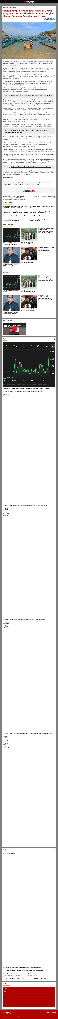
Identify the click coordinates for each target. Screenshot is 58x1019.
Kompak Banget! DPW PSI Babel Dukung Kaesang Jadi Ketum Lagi (21, 973)
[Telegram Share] (51, 19)
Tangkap (27, 184)
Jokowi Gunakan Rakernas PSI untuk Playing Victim (15, 215)
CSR (14, 182)
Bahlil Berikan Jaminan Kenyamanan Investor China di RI (43, 196)
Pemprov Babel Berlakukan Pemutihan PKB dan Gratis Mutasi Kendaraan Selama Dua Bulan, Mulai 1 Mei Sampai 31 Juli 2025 (46, 251)
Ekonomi (10, 19)
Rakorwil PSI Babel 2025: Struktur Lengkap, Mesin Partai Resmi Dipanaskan (23, 967)
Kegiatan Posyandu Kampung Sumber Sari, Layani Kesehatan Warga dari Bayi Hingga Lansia (15, 207)
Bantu (9, 182)
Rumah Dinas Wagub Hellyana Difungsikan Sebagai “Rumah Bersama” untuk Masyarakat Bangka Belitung (45, 232)
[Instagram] (30, 191)
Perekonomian (7, 184)
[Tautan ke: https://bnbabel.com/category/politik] (54, 850)
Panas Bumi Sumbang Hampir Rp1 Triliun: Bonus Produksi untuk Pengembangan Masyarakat (32, 733)
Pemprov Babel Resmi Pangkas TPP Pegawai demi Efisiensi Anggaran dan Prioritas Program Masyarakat (10, 265)
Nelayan (44, 182)
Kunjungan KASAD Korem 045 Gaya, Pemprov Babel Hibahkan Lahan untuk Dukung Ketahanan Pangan (28, 243)
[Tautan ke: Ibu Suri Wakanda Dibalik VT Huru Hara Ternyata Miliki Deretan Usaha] (6, 447)
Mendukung (37, 182)
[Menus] (3, 1)
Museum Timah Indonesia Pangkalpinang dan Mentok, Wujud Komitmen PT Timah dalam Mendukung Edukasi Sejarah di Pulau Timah (14, 197)
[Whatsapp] (53, 19)
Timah (32, 184)
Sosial (21, 184)
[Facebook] (24, 191)
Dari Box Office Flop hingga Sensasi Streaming (41, 215)
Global (5, 988)
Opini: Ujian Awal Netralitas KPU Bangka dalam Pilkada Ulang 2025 (21, 975)
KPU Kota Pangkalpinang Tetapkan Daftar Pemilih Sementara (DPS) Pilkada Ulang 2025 (25, 978)
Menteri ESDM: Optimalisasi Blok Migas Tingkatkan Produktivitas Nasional (27, 619)
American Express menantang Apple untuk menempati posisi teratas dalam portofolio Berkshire (15, 211)
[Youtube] (33, 191)
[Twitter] (27, 191)
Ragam (5, 991)
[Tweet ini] (48, 19)
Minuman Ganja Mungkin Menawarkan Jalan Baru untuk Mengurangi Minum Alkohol (14, 219)
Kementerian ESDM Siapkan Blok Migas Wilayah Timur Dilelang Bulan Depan (28, 505)
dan (5, 997)
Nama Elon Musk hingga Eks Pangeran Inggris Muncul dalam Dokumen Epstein (41, 211)
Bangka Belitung (6, 19)
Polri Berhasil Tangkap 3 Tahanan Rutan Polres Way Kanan (42, 207)
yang (5, 994)
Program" (15, 184)
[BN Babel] (29, 1)
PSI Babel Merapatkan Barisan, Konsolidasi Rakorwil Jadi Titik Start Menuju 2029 (24, 970)
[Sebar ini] (45, 19)
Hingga (18, 182)
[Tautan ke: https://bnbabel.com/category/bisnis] (54, 339)
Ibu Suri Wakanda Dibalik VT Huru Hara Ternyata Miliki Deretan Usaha (26, 391)
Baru (5, 1000)
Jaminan (24, 182)
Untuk (37, 184)
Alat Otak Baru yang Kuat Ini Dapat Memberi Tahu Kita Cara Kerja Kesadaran (42, 219)
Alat (5, 182)
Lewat (30, 182)
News (49, 182)
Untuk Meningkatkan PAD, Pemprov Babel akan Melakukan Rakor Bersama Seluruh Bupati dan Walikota (29, 262)
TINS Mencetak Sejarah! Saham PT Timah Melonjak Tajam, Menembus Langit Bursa (11, 243)
